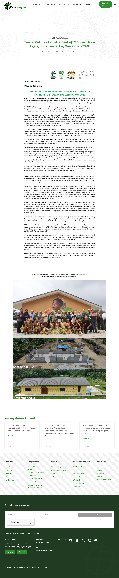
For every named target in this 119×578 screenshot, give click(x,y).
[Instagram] (89, 540)
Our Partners (10, 480)
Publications (77, 486)
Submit (95, 515)
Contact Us (105, 4)
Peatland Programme (35, 478)
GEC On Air (76, 470)
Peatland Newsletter (57, 477)
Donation (99, 467)
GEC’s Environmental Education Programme (35, 486)
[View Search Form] (115, 4)
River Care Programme (35, 482)
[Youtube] (96, 540)
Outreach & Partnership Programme (36, 474)
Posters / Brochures (79, 483)
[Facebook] (70, 540)
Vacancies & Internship (103, 479)
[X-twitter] (83, 540)
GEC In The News (78, 467)
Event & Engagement (80, 473)
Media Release (78, 477)
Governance (10, 473)
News (48, 33)
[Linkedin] (77, 540)
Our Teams (9, 477)
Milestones (9, 470)
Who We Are (10, 467)
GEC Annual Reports (57, 467)
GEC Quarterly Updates (58, 470)
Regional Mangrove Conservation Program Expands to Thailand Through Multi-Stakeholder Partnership (21, 427)
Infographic (77, 480)
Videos (53, 473)
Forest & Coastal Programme (33, 468)
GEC (45, 33)
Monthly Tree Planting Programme (103, 475)
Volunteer (99, 470)
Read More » (11, 435)
